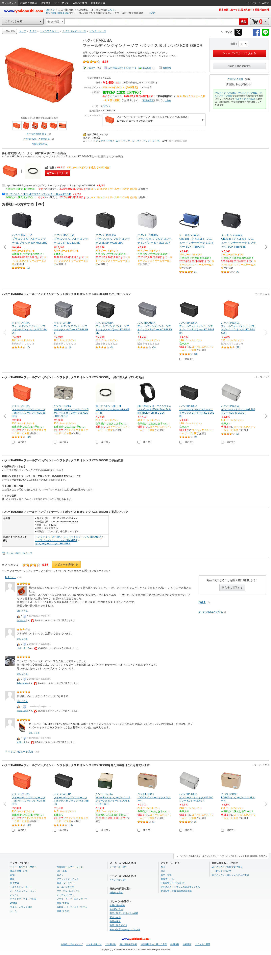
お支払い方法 (116, 909)
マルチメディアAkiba (225, 93)
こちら (111, 9)
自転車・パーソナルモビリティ (72, 907)
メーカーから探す (118, 867)
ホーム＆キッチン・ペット (23, 891)
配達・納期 (115, 917)
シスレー (21, 620)
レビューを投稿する (66, 564)
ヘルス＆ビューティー (21, 887)
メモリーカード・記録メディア (72, 899)
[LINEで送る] (265, 35)
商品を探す (115, 921)
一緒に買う (188, 359)
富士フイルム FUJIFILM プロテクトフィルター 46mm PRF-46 (38, 194)
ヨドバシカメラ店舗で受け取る (227, 867)
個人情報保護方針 (128, 944)
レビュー (91, 67)
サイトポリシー (94, 944)
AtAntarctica (23, 683)
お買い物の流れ (117, 905)
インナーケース (151, 141)
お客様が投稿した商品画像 (36, 139)
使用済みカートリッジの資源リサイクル (180, 887)
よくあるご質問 (202, 944)
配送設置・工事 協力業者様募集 (176, 891)
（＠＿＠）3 (23, 648)
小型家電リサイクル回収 (173, 883)
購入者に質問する (232, 587)
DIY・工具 (62, 871)
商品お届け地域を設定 (57, 13)
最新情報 (167, 67)
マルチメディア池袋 (245, 99)
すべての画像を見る (36, 134)
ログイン (50, 9)
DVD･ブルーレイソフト (68, 891)
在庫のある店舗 (235, 79)
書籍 (12, 879)
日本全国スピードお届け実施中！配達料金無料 (244, 9)
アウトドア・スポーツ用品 (23, 899)
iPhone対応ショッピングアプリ (125, 929)
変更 (152, 13)
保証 (163, 871)
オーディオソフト (65, 895)
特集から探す (116, 892)
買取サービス (167, 879)
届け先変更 (148, 100)
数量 (233, 43)
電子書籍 (14, 883)
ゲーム (13, 911)
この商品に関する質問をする (122, 67)
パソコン (14, 895)
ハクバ (106, 105)
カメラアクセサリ (102, 141)
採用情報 (174, 944)
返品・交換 (166, 875)
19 (196, 354)
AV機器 (13, 903)
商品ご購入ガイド (118, 925)
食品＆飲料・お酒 (19, 871)
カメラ (86, 137)
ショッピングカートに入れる (239, 53)
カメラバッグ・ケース (127, 141)
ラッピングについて (221, 871)
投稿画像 (146, 67)
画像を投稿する (39, 144)
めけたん (21, 742)
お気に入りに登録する (239, 66)
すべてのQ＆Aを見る (211, 611)
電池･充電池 (63, 903)
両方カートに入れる (57, 173)
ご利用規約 (110, 944)
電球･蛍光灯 (63, 911)
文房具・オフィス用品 (21, 907)
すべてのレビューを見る (19, 751)
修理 (163, 867)
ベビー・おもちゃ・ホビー (23, 867)
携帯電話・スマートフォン (70, 867)
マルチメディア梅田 (247, 93)
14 (154, 347)
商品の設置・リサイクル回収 (124, 913)
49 (29, 437)
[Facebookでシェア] (256, 35)
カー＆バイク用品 (65, 887)
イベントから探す (118, 879)
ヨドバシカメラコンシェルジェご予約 (230, 875)
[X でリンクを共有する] (238, 35)
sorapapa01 (22, 711)
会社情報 (187, 944)
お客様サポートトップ (72, 944)
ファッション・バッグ (68, 879)
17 (238, 347)
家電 (12, 875)
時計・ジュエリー (65, 883)
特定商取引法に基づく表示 (154, 944)
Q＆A (202, 602)
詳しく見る (22, 611)
